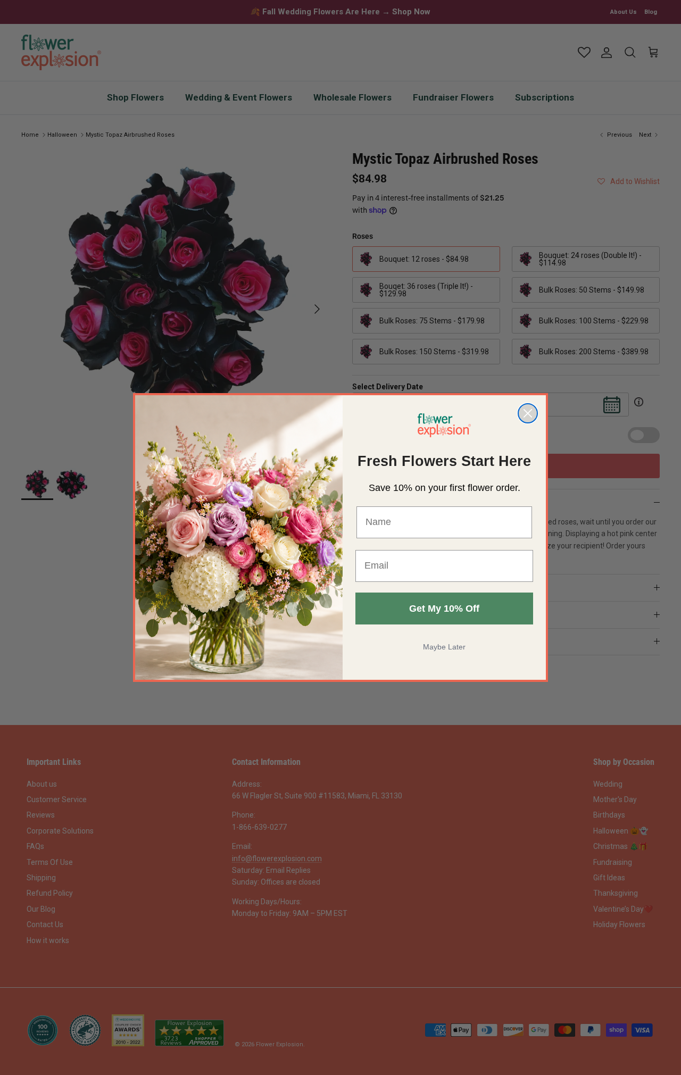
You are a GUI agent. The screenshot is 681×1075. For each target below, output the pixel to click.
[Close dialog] (527, 413)
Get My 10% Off (444, 608)
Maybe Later (444, 647)
